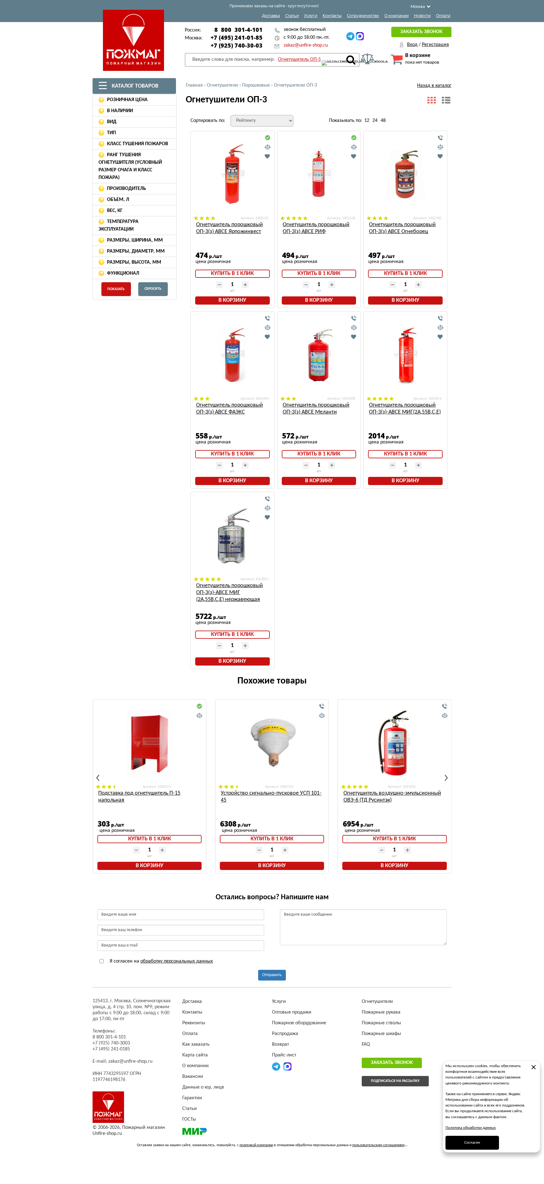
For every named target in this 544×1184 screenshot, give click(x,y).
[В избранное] (267, 156)
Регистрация (435, 44)
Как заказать (196, 1044)
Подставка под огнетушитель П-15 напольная (139, 796)
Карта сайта (195, 1055)
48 (383, 120)
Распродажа (285, 1033)
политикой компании (256, 1145)
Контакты (332, 15)
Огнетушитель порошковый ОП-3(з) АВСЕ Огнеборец (402, 228)
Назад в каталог (434, 85)
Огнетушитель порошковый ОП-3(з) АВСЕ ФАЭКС (229, 408)
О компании (396, 15)
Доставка (271, 15)
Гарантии (192, 1098)
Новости (422, 15)
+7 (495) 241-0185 (111, 1049)
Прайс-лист (284, 1055)
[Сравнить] (267, 147)
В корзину (232, 300)
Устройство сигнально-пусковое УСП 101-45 (271, 796)
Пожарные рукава (381, 1012)
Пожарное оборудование (299, 1023)
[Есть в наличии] (267, 138)
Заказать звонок (421, 31)
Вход (412, 44)
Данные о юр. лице (203, 1087)
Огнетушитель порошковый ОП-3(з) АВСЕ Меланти (316, 408)
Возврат (280, 1044)
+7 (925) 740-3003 (111, 1043)
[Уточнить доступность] (440, 138)
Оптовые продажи (291, 1012)
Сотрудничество (363, 15)
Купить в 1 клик (232, 274)
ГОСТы (189, 1119)
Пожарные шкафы (381, 1033)
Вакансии (192, 1076)
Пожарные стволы (381, 1023)
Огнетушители (377, 1001)
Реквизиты (193, 1023)
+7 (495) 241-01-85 (237, 37)
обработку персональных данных (176, 961)
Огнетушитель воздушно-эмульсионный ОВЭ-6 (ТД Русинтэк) (392, 796)
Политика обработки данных (470, 1128)
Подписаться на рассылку (395, 1081)
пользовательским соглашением (378, 1145)
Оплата (443, 15)
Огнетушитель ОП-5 (299, 59)
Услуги (310, 15)
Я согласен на (160, 961)
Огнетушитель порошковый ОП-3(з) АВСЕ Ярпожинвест (229, 228)
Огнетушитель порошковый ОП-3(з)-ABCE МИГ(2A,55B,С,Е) (405, 408)
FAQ (366, 1044)
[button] (97, 778)
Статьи (292, 15)
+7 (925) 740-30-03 (237, 45)
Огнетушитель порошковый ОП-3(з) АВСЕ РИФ (316, 228)
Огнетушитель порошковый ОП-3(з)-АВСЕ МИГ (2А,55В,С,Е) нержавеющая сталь (229, 593)
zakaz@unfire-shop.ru (306, 45)
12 (366, 120)
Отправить (272, 975)
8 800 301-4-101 (238, 29)
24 (374, 120)
